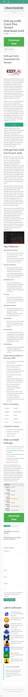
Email (5, 577)
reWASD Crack (12, 120)
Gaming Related (14, 526)
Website (6, 583)
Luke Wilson (6, 33)
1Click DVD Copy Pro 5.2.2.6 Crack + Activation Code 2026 (17, 613)
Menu (7, 1)
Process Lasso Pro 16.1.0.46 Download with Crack (17, 654)
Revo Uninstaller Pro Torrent (14, 448)
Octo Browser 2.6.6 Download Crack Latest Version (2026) (16, 631)
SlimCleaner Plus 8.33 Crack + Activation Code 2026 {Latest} (17, 625)
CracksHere (14, 8)
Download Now (13, 42)
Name (5, 570)
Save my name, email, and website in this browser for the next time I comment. (13, 594)
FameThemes (18, 691)
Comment (7, 551)
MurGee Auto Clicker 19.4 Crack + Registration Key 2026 (17, 637)
